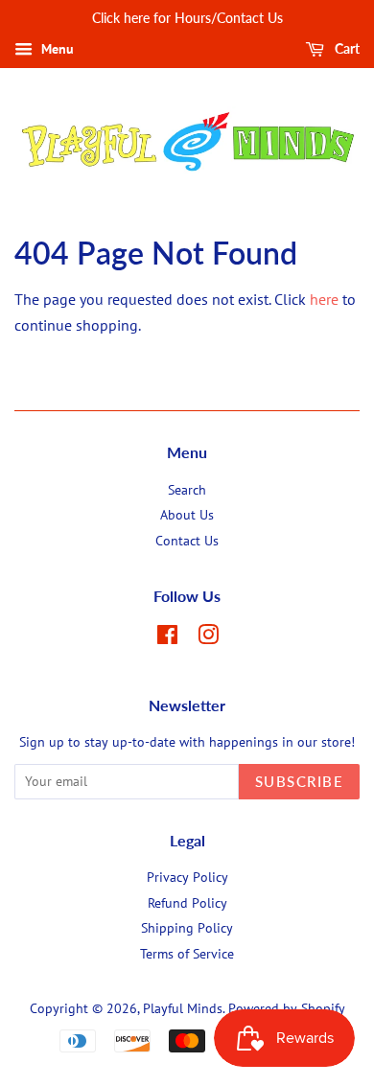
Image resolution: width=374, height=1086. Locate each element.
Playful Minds (182, 1008)
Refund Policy (187, 903)
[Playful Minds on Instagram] (208, 638)
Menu (55, 49)
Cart (346, 48)
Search (187, 489)
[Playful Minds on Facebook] (167, 638)
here (324, 299)
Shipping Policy (187, 927)
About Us (187, 514)
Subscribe (299, 781)
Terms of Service (187, 953)
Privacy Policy (187, 877)
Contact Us (187, 540)
